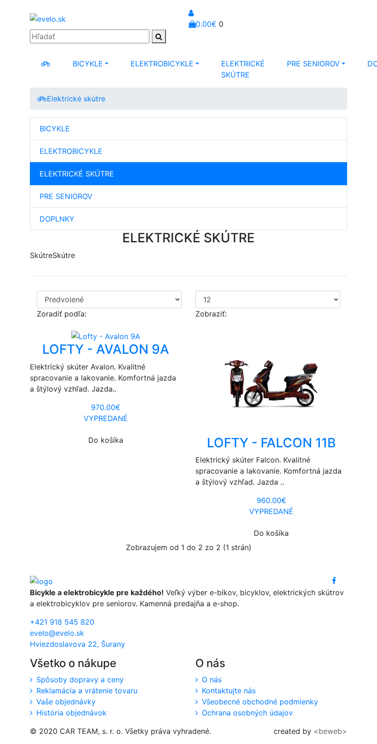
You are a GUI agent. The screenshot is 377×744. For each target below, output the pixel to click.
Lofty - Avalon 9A (105, 349)
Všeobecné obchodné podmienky (260, 701)
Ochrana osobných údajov (247, 712)
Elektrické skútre (243, 69)
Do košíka (105, 440)
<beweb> (330, 731)
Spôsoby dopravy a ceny (80, 679)
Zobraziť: (211, 313)
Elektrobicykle (162, 63)
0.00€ (206, 24)
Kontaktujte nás (229, 690)
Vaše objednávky (66, 701)
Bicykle (88, 63)
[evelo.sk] (45, 63)
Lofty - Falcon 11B (271, 443)
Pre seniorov (313, 63)
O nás (212, 679)
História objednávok (71, 712)
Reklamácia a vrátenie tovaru (86, 690)
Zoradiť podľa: (61, 313)
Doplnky (57, 218)
